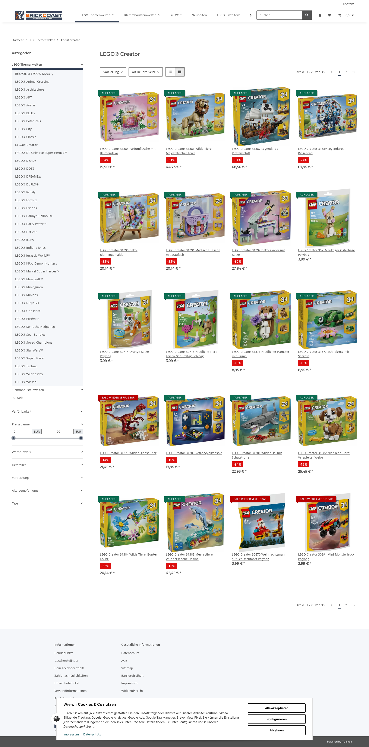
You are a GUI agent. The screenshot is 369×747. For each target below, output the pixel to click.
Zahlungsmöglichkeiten (71, 675)
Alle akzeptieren (276, 708)
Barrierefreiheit (132, 675)
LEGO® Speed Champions (33, 342)
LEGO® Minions (26, 295)
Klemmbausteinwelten (28, 390)
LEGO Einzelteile (228, 15)
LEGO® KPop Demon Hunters (36, 263)
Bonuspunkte (63, 653)
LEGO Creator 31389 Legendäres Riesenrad (321, 151)
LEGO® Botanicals (28, 121)
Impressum (71, 734)
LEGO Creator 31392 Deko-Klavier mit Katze (258, 252)
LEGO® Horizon (26, 232)
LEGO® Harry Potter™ (31, 224)
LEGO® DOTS (24, 168)
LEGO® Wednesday (29, 374)
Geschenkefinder (66, 661)
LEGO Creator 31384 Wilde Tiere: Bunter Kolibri (128, 556)
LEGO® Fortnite (26, 200)
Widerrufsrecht (132, 691)
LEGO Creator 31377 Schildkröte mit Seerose (323, 354)
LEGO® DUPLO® (27, 184)
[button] (320, 15)
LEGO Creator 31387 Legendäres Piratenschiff (255, 151)
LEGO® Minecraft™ (29, 279)
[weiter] (353, 72)
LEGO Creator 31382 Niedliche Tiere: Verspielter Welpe (324, 455)
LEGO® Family (25, 192)
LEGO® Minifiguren (29, 287)
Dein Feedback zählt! (69, 668)
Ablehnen (277, 730)
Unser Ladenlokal (66, 683)
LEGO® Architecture (29, 89)
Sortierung (111, 72)
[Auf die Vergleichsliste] (140, 94)
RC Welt (17, 398)
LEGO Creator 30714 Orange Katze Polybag (124, 354)
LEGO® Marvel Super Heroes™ (37, 271)
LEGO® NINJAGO (27, 303)
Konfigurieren (277, 719)
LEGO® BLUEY (25, 113)
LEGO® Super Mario (29, 358)
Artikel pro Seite (144, 72)
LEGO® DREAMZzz (28, 176)
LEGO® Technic (26, 366)
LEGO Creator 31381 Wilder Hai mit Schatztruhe (257, 455)
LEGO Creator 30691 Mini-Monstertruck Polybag (326, 556)
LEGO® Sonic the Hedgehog (35, 327)
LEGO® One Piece (28, 311)
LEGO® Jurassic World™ (32, 255)
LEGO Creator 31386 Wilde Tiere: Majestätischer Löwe (189, 151)
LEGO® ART (23, 97)
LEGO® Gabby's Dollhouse (34, 216)
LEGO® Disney (25, 161)
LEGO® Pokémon (27, 319)
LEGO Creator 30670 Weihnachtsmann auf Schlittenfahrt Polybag (259, 556)
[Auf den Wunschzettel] (152, 94)
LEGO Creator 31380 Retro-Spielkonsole (194, 453)
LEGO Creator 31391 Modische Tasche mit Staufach (193, 252)
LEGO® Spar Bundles (30, 334)
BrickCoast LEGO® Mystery (34, 74)
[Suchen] (307, 15)
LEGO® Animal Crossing (32, 81)
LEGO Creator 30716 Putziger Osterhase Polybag (326, 252)
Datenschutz (92, 734)
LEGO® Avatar (25, 105)
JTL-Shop (347, 741)
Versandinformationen (70, 691)
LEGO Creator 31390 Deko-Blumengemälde (119, 252)
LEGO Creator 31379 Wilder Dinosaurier (128, 453)
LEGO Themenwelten (27, 64)
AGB (124, 661)
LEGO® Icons (24, 240)
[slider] (13, 438)
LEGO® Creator (26, 145)
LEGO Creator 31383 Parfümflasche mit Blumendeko (127, 151)
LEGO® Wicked (26, 382)
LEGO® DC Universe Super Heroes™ (41, 153)
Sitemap (127, 668)
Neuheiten (199, 15)
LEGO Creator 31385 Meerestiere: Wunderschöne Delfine (190, 556)
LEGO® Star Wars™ (29, 350)
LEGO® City (23, 129)
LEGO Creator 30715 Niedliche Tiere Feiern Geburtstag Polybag (191, 354)
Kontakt (348, 4)
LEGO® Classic (25, 137)
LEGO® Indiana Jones (30, 248)
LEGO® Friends (26, 208)
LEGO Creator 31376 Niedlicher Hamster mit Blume (260, 354)
